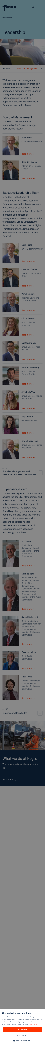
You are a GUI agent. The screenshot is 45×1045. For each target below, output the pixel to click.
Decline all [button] (22, 1035)
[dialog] (22, 1027)
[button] (22, 1040)
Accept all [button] (22, 1029)
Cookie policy (33, 1024)
